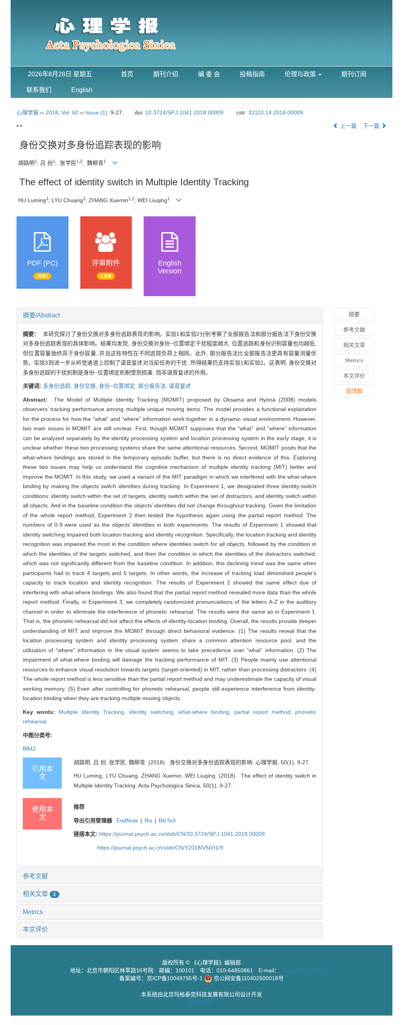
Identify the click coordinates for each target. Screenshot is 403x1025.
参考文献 (35, 876)
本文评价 (35, 929)
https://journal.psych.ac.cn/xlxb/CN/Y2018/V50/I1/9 (160, 847)
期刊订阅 (353, 74)
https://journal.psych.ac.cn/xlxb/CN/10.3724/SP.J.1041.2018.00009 (182, 834)
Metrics (33, 912)
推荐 (79, 807)
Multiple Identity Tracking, (94, 712)
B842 (29, 748)
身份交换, (86, 386)
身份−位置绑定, (118, 386)
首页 (127, 74)
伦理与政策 (301, 74)
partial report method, (265, 712)
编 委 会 (209, 74)
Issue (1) (96, 112)
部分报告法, (153, 386)
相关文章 (39, 893)
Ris (148, 820)
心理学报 (28, 112)
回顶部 (354, 391)
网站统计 (201, 1002)
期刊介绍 (165, 74)
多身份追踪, (58, 386)
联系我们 (39, 90)
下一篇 (372, 126)
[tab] (169, 315)
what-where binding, (206, 712)
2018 (52, 112)
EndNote (127, 820)
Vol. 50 (69, 112)
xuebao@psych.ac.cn (306, 970)
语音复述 (180, 386)
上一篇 (347, 126)
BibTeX (167, 820)
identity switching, (153, 712)
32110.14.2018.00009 (275, 112)
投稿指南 (252, 74)
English (81, 90)
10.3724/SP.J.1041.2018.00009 (184, 112)
